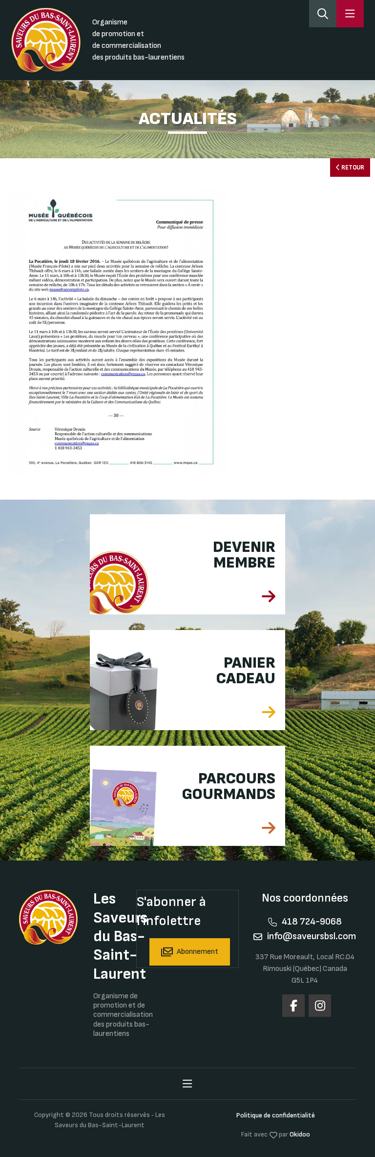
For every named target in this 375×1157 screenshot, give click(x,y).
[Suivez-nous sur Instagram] (320, 1005)
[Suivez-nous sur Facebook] (293, 1005)
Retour (352, 167)
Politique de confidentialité (275, 1115)
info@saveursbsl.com (311, 936)
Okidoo (300, 1134)
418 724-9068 (312, 921)
